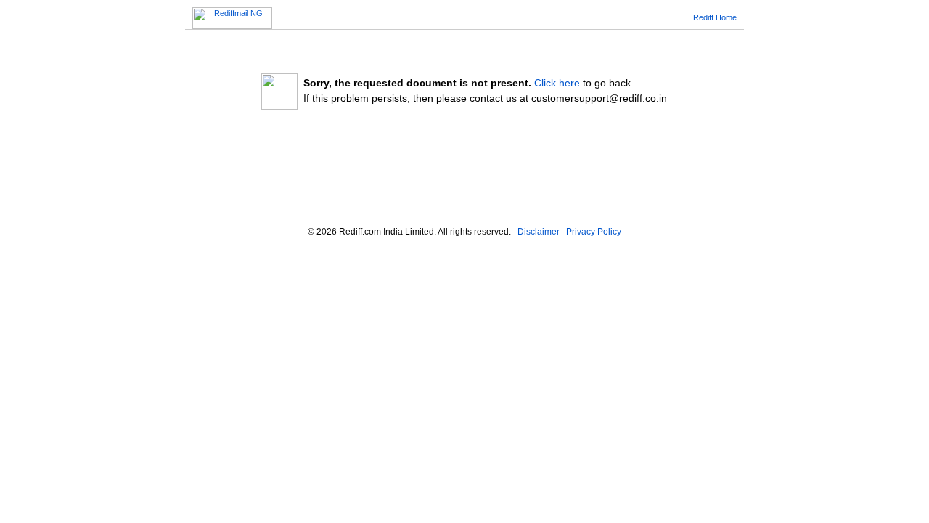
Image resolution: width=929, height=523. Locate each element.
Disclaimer (538, 232)
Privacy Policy (593, 232)
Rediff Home (715, 17)
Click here (557, 83)
